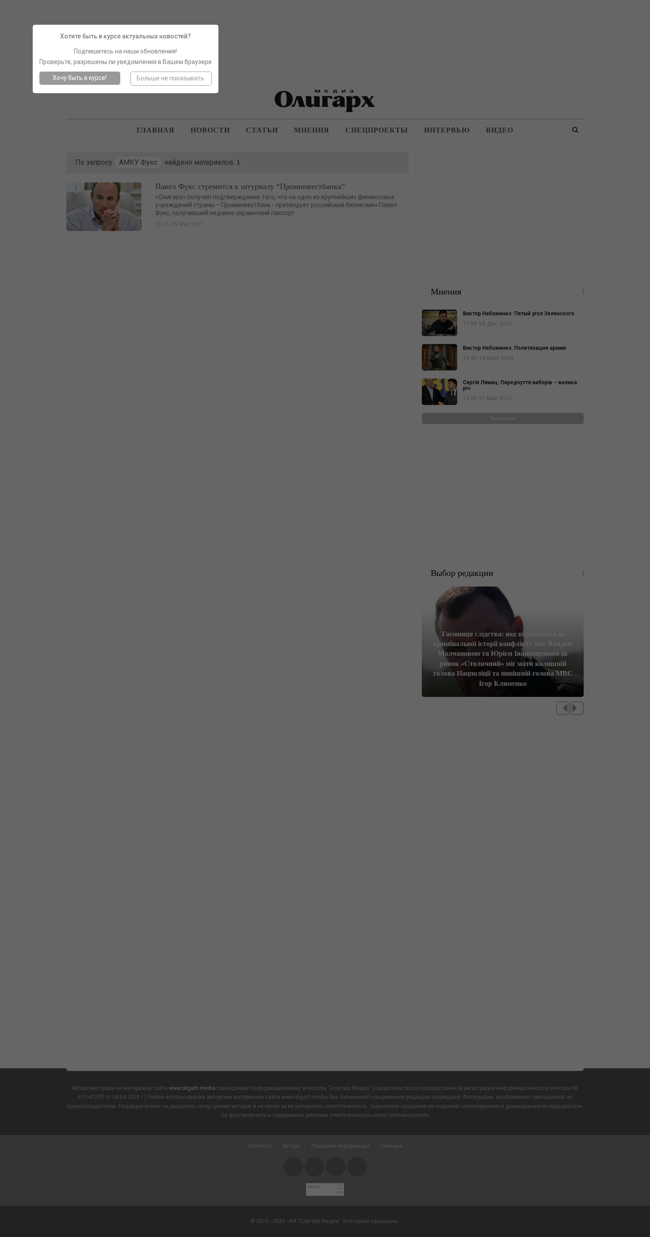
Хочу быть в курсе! (80, 77)
